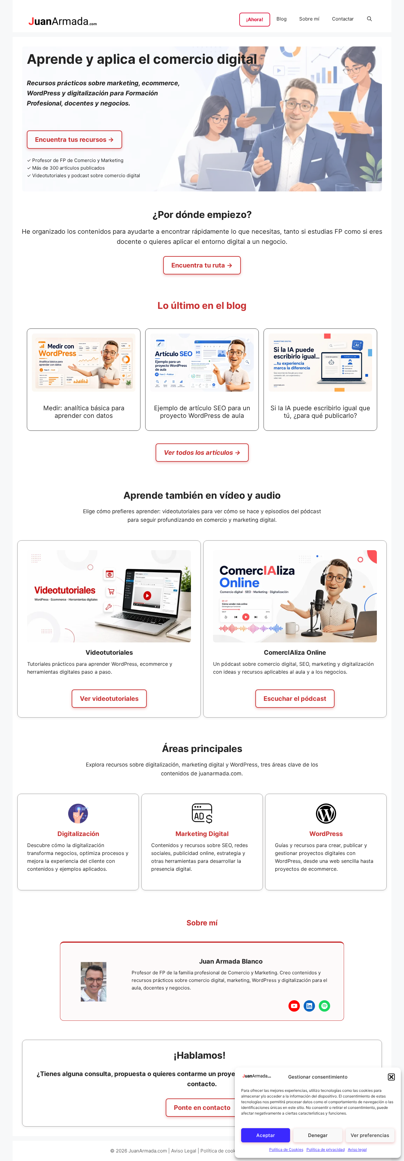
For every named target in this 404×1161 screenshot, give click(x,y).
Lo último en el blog (202, 305)
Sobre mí (309, 19)
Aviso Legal (183, 1151)
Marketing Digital (202, 834)
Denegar (318, 1135)
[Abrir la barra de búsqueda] (369, 19)
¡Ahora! (254, 19)
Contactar (343, 19)
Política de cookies (221, 1151)
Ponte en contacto (202, 1107)
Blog (281, 19)
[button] (391, 1077)
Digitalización (78, 834)
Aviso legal (357, 1149)
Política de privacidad (325, 1149)
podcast (80, 175)
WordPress (326, 834)
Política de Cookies (286, 1149)
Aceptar (265, 1135)
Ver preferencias (370, 1135)
